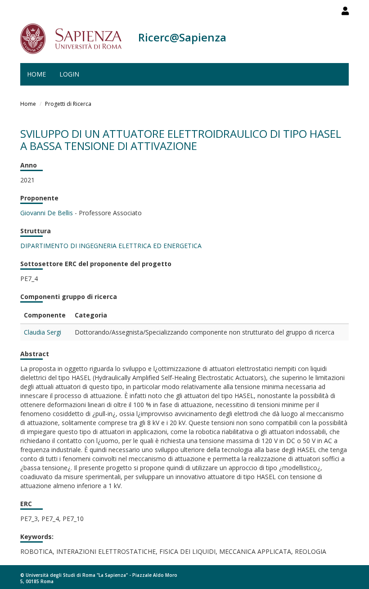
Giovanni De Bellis (46, 212)
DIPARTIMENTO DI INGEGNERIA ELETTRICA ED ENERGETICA (111, 245)
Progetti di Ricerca (68, 104)
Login (69, 74)
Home (36, 74)
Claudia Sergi (42, 332)
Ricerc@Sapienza (182, 37)
